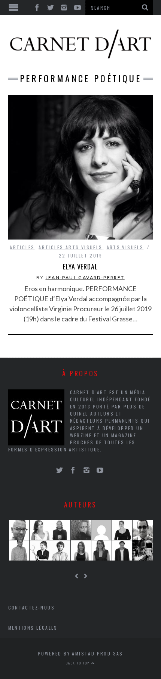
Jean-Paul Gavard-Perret (85, 277)
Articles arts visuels (70, 247)
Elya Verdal (80, 266)
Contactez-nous (31, 607)
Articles (22, 247)
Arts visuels (125, 247)
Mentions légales (33, 627)
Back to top (78, 663)
